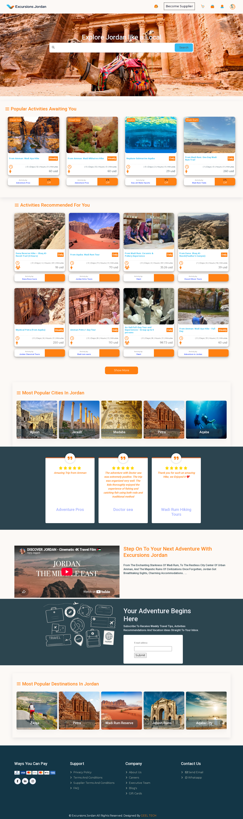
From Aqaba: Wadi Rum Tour (85, 254)
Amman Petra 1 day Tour (83, 330)
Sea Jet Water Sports (81, 183)
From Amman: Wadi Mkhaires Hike (27, 158)
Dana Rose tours (29, 279)
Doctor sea (123, 509)
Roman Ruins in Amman (205, 723)
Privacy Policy (82, 772)
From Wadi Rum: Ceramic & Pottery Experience (139, 254)
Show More (121, 370)
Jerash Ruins (119, 723)
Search (183, 47)
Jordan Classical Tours (29, 354)
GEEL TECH (148, 815)
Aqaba (162, 432)
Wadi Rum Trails (140, 183)
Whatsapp (194, 777)
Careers (134, 777)
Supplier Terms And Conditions (93, 782)
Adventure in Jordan (193, 354)
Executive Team (139, 782)
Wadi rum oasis (84, 354)
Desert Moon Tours (193, 279)
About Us (135, 772)
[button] (212, 6)
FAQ (76, 788)
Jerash (34, 432)
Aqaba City (162, 723)
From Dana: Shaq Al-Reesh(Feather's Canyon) (192, 254)
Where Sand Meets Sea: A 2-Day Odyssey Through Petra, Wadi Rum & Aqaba (203, 158)
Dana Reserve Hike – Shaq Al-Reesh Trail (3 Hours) (31, 254)
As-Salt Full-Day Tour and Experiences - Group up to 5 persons (139, 330)
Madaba (77, 432)
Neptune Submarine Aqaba (82, 158)
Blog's (133, 788)
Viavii (138, 279)
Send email (195, 772)
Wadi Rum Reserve (77, 723)
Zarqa (204, 432)
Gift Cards (135, 793)
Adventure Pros (23, 183)
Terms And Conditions (87, 777)
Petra (119, 432)
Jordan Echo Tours (84, 279)
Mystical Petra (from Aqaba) (30, 330)
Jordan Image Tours (199, 183)
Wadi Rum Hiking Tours (176, 512)
